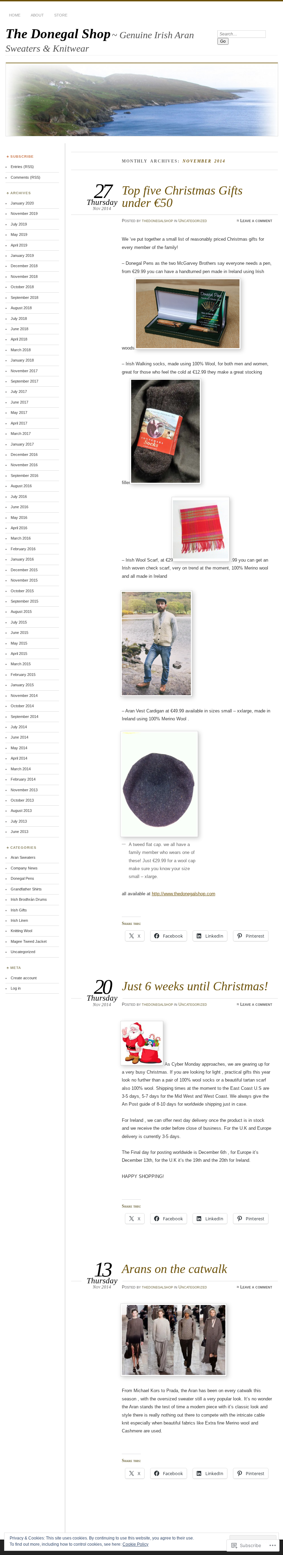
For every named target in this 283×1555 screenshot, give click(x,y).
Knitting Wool (21, 931)
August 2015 (21, 611)
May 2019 (19, 234)
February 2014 (23, 779)
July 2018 (19, 318)
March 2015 (21, 664)
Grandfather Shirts (26, 889)
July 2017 (19, 391)
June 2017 (19, 402)
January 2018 (22, 360)
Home (14, 15)
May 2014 (19, 748)
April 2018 (19, 339)
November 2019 (24, 213)
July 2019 (19, 224)
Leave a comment (256, 220)
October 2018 (22, 287)
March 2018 (21, 350)
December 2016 (24, 454)
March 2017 (21, 433)
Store (60, 15)
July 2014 (19, 727)
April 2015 (19, 653)
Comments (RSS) (25, 177)
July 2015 (19, 622)
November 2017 (24, 371)
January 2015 (22, 685)
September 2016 (24, 475)
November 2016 (24, 465)
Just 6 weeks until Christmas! (195, 986)
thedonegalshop (157, 220)
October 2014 (22, 706)
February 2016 (23, 549)
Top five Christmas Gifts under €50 (182, 196)
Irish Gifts (19, 910)
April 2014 (19, 758)
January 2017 (22, 444)
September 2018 (24, 297)
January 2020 (22, 203)
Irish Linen (19, 920)
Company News (24, 868)
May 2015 (19, 643)
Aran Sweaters (23, 857)
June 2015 (19, 632)
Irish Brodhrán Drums (29, 899)
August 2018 (21, 308)
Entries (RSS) (22, 167)
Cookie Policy (135, 1544)
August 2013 (21, 810)
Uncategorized (192, 220)
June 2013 (19, 831)
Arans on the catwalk (174, 1269)
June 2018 (19, 329)
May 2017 (19, 412)
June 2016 (19, 507)
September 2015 (24, 601)
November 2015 (24, 580)
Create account (24, 978)
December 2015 (24, 570)
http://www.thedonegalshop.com (183, 893)
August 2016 (21, 486)
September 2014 (24, 716)
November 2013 (24, 790)
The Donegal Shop (58, 33)
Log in (16, 988)
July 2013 (19, 821)
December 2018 (24, 266)
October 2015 (22, 591)
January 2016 (22, 559)
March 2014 (21, 769)
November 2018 (24, 276)
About (37, 15)
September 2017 (24, 381)
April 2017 (19, 423)
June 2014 (19, 737)
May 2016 (19, 517)
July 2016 (19, 496)
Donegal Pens (22, 878)
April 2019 (19, 245)
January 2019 (22, 255)
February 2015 (23, 674)
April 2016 (19, 528)
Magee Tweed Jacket (29, 941)
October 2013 (22, 800)
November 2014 (24, 695)
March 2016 (21, 538)
